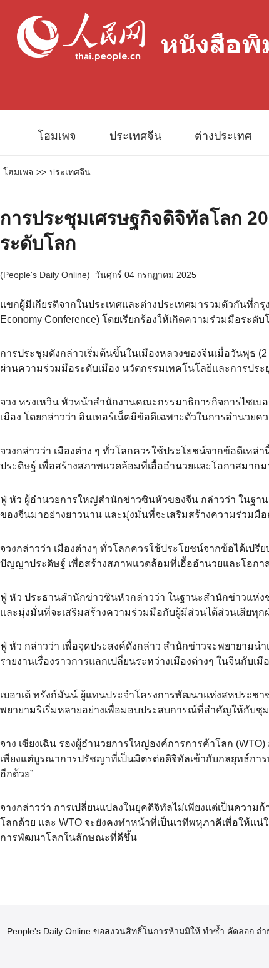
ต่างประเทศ (223, 136)
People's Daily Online (45, 275)
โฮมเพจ (57, 136)
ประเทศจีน (135, 136)
